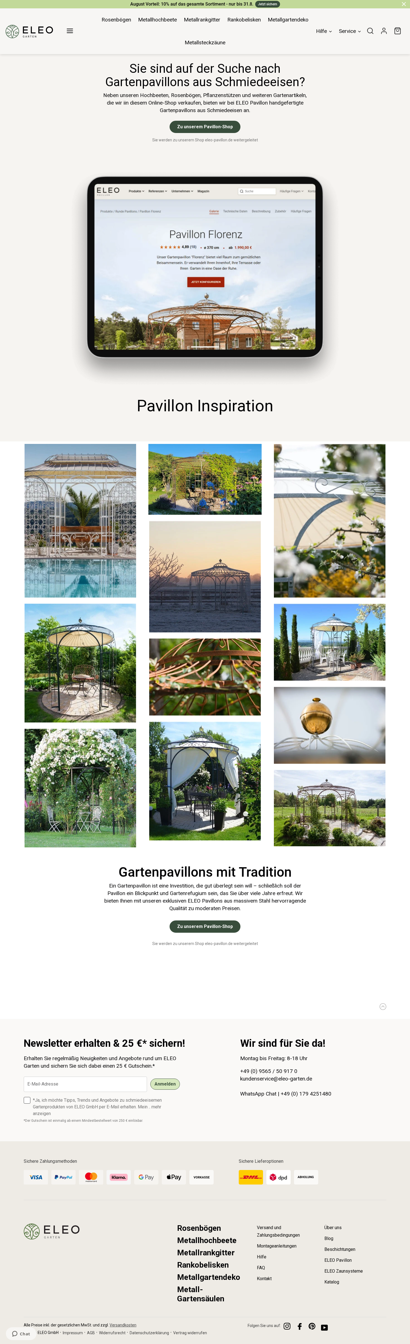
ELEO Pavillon (338, 1260)
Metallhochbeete (207, 1240)
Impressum (73, 1333)
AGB (91, 1333)
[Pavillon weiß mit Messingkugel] (329, 762)
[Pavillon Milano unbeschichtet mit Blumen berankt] (80, 846)
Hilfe (261, 1257)
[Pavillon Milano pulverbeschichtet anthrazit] (80, 721)
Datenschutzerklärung (149, 1333)
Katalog (331, 1282)
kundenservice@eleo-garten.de (276, 1078)
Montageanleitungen (276, 1246)
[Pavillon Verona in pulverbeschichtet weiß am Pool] (80, 596)
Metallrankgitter (206, 1252)
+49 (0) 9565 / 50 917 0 (268, 1071)
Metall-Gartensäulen (200, 1294)
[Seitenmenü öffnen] (70, 28)
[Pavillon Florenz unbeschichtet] (329, 844)
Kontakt (264, 1278)
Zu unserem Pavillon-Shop (205, 126)
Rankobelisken (203, 1265)
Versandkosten (123, 1325)
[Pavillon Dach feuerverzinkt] (329, 596)
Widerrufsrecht (112, 1333)
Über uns (333, 1227)
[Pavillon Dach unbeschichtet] (205, 714)
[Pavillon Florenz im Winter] (205, 631)
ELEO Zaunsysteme (343, 1271)
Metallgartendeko (208, 1277)
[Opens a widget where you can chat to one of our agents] (21, 1334)
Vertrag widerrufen (190, 1333)
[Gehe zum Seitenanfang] (381, 1006)
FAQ (261, 1267)
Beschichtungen (339, 1249)
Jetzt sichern (267, 4)
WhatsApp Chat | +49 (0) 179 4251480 (285, 1094)
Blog (328, 1238)
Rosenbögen (199, 1228)
